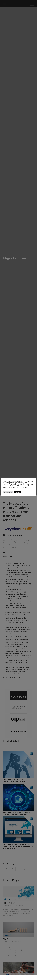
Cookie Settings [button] (8, 492)
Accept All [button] (17, 492)
